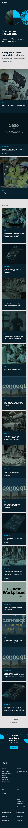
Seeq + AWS (4, 775)
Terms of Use (19, 820)
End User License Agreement (20, 798)
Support (3, 798)
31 (14, 719)
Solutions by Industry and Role (22, 772)
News (18, 789)
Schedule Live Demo (6, 812)
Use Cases (4, 800)
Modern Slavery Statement (20, 804)
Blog (3, 789)
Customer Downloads (6, 781)
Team (18, 791)
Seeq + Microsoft (5, 777)
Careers (18, 795)
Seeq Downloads (20, 812)
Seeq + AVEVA (5, 779)
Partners (18, 793)
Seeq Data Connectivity (7, 773)
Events (3, 791)
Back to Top (12, 723)
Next (17, 719)
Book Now (14, 747)
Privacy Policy (19, 816)
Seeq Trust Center (20, 801)
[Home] (4, 2)
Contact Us (4, 816)
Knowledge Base (5, 793)
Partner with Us (5, 820)
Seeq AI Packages (5, 771)
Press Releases (5, 795)
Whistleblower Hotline (21, 806)
